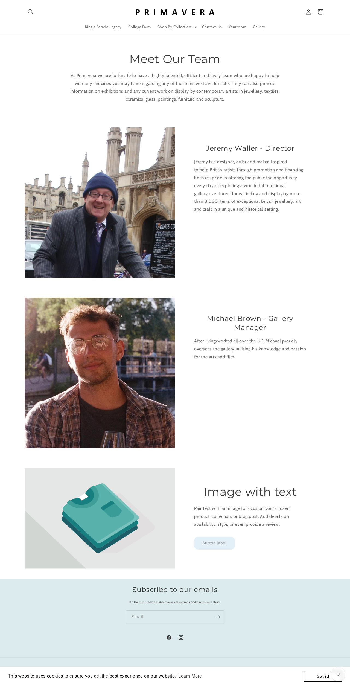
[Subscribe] (218, 616)
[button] (31, 12)
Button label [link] (214, 543)
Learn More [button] (190, 676)
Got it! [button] (323, 676)
